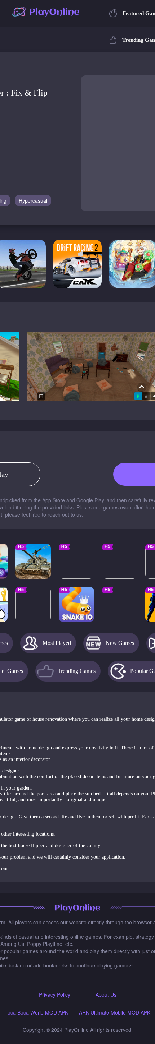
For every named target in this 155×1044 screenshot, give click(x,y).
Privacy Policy (54, 994)
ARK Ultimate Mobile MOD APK (114, 1012)
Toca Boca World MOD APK (36, 1012)
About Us (106, 994)
